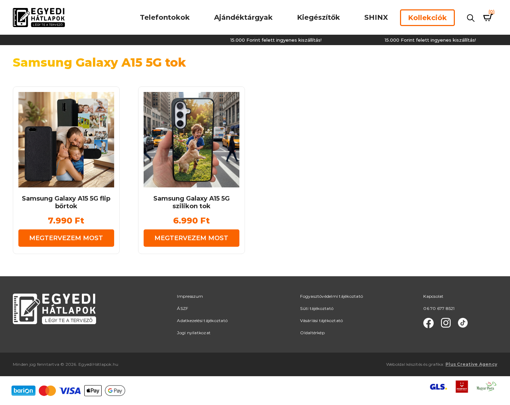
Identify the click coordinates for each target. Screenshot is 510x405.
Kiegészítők (318, 17)
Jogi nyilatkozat (194, 332)
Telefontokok (165, 17)
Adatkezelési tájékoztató (202, 320)
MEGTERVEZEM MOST (66, 238)
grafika (435, 364)
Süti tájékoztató (316, 308)
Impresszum (190, 296)
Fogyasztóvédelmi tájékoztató (331, 296)
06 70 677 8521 (438, 308)
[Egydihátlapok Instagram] (446, 323)
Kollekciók (427, 18)
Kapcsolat (433, 296)
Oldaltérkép (312, 332)
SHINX (376, 17)
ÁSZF (182, 308)
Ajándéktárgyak (243, 17)
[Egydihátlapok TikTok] (463, 323)
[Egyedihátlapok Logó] (39, 17)
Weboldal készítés (404, 364)
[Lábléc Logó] (54, 308)
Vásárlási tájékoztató (321, 320)
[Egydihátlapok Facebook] (428, 323)
